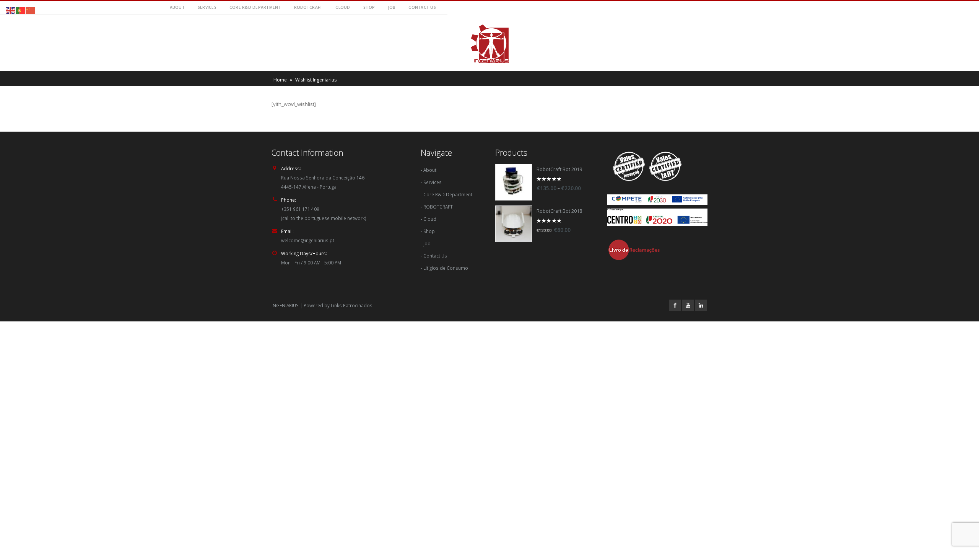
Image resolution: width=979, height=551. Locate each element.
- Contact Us (434, 256)
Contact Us (422, 7)
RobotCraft (308, 7)
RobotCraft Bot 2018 (559, 211)
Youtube (688, 305)
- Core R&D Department (446, 194)
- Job (426, 243)
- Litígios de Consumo (444, 268)
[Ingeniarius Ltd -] (489, 43)
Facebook (675, 305)
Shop (369, 7)
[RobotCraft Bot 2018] (513, 223)
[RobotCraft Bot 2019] (513, 182)
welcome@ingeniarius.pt (307, 240)
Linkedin (701, 305)
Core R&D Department (255, 7)
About (177, 7)
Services (207, 7)
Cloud (342, 7)
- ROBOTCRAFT (437, 207)
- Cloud (428, 219)
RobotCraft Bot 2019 (559, 169)
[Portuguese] (21, 10)
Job (392, 7)
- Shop (428, 231)
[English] (11, 10)
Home (280, 80)
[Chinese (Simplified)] (31, 10)
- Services (431, 182)
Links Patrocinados (351, 305)
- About (428, 170)
